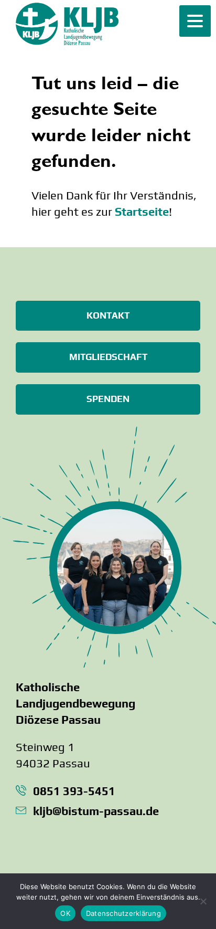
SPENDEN (108, 399)
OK (65, 913)
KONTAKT (108, 315)
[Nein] (203, 901)
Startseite (142, 211)
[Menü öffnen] (195, 21)
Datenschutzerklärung (123, 913)
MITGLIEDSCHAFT (108, 357)
